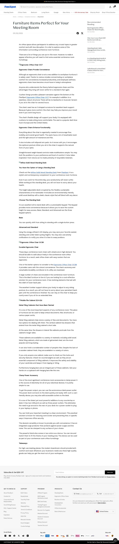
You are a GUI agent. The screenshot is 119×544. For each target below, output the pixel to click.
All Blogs (20, 16)
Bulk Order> (102, 503)
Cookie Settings (25, 526)
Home (14, 16)
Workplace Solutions (30, 16)
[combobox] (63, 7)
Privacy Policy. (111, 477)
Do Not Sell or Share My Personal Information (101, 542)
